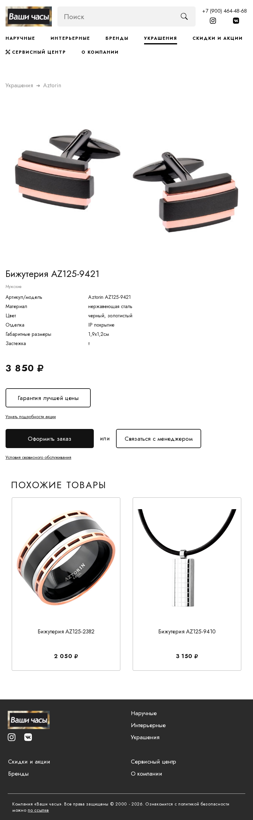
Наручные (20, 38)
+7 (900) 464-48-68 (224, 10)
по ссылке (38, 810)
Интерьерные (70, 38)
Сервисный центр (38, 52)
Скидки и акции (218, 38)
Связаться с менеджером (159, 436)
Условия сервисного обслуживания (38, 457)
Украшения (160, 38)
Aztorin (52, 85)
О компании (100, 52)
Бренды (117, 38)
